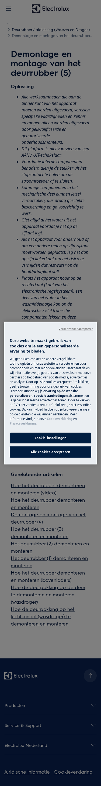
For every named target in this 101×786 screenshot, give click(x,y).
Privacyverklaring (23, 423)
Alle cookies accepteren (50, 452)
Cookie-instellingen (51, 438)
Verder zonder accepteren (76, 329)
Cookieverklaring (59, 418)
